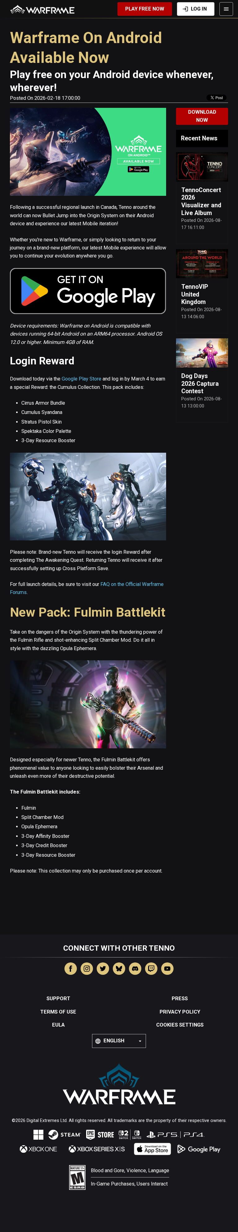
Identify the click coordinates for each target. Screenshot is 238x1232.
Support (58, 998)
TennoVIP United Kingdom (194, 294)
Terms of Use (58, 1012)
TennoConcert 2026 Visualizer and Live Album (201, 202)
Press (180, 998)
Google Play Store (81, 379)
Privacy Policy (180, 1012)
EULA (58, 1025)
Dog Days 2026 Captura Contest (200, 383)
